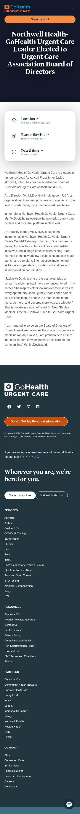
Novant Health (12, 726)
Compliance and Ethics (17, 640)
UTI (6, 596)
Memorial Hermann (15, 710)
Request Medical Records (19, 619)
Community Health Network (20, 684)
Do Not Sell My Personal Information (36, 421)
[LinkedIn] (37, 406)
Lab (6, 549)
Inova (7, 700)
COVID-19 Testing (15, 533)
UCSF (8, 731)
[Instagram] (28, 406)
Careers (9, 781)
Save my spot (40, 19)
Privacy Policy (12, 635)
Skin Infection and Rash (18, 570)
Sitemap (9, 661)
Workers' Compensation (18, 585)
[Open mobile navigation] (72, 9)
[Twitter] (19, 406)
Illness (8, 554)
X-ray (7, 591)
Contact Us (10, 624)
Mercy (8, 716)
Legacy (8, 705)
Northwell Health (14, 721)
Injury (7, 559)
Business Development (17, 776)
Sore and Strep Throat (17, 575)
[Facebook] (9, 406)
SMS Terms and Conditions (20, 656)
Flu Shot (9, 543)
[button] (69, 804)
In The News (11, 765)
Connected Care (14, 760)
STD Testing (11, 580)
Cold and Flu (12, 528)
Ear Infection (11, 538)
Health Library (12, 630)
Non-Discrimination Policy (19, 645)
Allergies (9, 517)
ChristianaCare (13, 679)
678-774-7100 (29, 456)
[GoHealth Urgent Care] (17, 8)
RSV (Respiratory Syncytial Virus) (24, 564)
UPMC (8, 737)
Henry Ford (11, 695)
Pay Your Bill (11, 614)
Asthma (8, 522)
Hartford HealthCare (16, 689)
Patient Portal (49, 495)
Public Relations (13, 770)
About (7, 755)
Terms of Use (12, 650)
